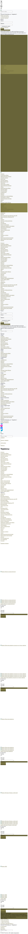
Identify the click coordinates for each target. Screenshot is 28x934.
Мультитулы (4, 69)
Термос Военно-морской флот (8, 604)
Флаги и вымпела (5, 155)
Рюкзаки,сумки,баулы (6, 64)
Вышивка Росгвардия (6, 518)
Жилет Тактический (5, 480)
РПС (1, 63)
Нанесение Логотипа (5, 89)
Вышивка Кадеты (5, 496)
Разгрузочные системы (6, 60)
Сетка (2, 95)
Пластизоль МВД (5, 501)
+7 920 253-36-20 (5, 16)
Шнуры (2, 102)
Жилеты (2, 55)
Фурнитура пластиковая (6, 100)
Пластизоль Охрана (5, 513)
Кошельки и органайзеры (7, 57)
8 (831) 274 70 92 (5, 15)
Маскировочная (4, 43)
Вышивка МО (4, 504)
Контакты (3, 928)
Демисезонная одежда (6, 38)
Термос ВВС (3, 898)
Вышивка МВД (4, 500)
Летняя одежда (4, 42)
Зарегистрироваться (5, 30)
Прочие (2, 83)
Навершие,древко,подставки (7, 87)
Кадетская (3, 40)
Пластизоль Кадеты (5, 497)
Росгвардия (3, 85)
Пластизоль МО (4, 505)
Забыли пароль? (4, 27)
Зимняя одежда (4, 39)
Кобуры (2, 56)
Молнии (3, 93)
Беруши (2, 66)
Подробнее (3, 617)
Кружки (2, 68)
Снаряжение (3, 123)
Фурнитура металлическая (7, 99)
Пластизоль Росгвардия (6, 520)
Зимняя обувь (4, 51)
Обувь (2, 117)
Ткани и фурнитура (5, 160)
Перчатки (3, 44)
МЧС (2, 79)
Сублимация (3, 90)
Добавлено (3, 615)
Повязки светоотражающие (7, 70)
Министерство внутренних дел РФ (9, 77)
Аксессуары (3, 134)
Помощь (3, 927)
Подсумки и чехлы (5, 59)
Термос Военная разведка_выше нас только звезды (13, 677)
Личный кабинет (5, 422)
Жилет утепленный (5, 482)
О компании (3, 926)
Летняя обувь (4, 52)
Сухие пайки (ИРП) (5, 72)
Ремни (2, 61)
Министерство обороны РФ (7, 78)
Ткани (2, 98)
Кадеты (2, 76)
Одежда (2, 104)
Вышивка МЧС (4, 508)
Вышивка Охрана (5, 512)
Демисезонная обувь (6, 49)
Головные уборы (5, 36)
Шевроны (3, 143)
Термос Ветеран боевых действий (9, 825)
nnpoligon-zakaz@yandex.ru (7, 923)
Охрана (2, 81)
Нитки (2, 94)
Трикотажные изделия (6, 47)
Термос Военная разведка (7, 751)
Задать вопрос (4, 918)
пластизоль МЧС (4, 509)
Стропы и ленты (4, 96)
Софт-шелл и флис (5, 46)
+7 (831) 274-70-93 (5, 922)
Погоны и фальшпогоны (6, 82)
